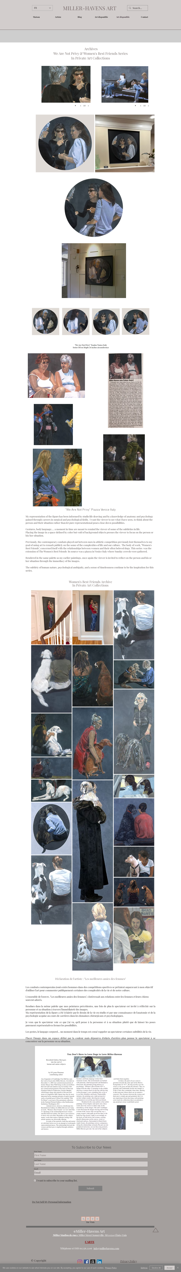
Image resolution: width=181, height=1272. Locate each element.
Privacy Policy (111, 1267)
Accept (169, 1267)
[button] (58, 16)
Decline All (156, 1267)
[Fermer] (177, 1268)
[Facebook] (86, 1262)
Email (36, 1169)
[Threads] (92, 1262)
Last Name (37, 1160)
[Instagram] (79, 1262)
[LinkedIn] (99, 1262)
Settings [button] (144, 1267)
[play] (75, 105)
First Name (38, 1151)
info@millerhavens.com (106, 1248)
